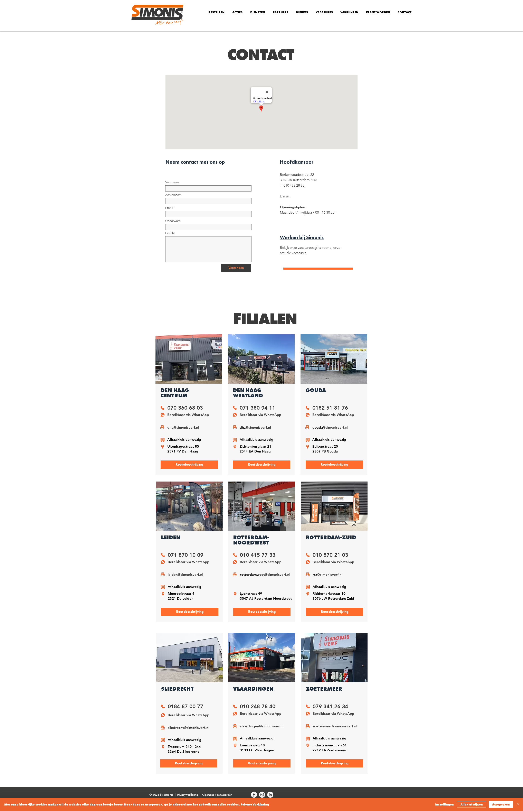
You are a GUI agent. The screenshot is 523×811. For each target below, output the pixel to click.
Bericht (170, 233)
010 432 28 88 (294, 185)
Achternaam (173, 194)
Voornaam (172, 182)
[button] (237, 12)
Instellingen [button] (444, 804)
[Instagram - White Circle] (262, 795)
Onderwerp (173, 220)
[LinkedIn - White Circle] (270, 795)
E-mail (284, 196)
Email (169, 207)
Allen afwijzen (471, 804)
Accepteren (501, 804)
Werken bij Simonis (302, 237)
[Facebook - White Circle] (254, 795)
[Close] (518, 804)
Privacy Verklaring (255, 804)
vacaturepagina (310, 247)
